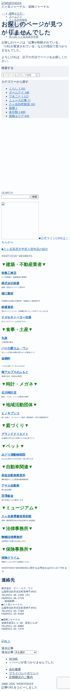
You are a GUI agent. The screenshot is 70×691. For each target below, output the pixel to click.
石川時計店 (8, 392)
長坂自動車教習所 (13, 475)
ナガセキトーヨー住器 (16, 317)
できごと (18, 96)
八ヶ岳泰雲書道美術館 (16, 516)
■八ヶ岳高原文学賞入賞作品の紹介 (24, 249)
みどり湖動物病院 (13, 454)
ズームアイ (15, 16)
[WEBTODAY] (11, 3)
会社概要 (15, 669)
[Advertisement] (35, 156)
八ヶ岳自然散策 (19, 61)
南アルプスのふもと (14, 372)
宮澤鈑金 (7, 495)
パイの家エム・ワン (14, 348)
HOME (13, 658)
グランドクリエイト (14, 434)
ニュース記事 (20, 100)
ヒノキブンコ (10, 413)
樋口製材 (7, 293)
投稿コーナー (18, 69)
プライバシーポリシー (24, 673)
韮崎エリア (16, 54)
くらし (17, 88)
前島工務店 (8, 272)
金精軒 (5, 358)
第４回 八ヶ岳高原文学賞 (23, 36)
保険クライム (10, 557)
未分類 (17, 112)
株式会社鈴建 (10, 283)
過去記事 (7, 652)
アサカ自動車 (10, 485)
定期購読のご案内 (21, 77)
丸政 (4, 338)
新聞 (12, 73)
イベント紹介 (18, 65)
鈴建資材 (7, 307)
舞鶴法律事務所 (11, 537)
